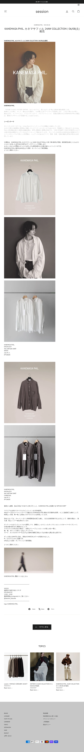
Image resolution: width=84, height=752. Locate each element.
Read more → (8, 688)
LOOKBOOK (7, 721)
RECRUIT (6, 733)
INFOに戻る (43, 627)
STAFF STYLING (8, 719)
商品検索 (45, 713)
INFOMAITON (7, 727)
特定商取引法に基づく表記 (50, 716)
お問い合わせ (7, 736)
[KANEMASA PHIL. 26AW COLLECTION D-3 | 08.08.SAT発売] (68, 666)
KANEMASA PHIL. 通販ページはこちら (16, 576)
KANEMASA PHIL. (38, 25)
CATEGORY (7, 716)
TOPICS (6, 724)
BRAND (6, 713)
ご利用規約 (46, 721)
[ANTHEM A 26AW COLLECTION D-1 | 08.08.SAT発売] (42, 666)
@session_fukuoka (10, 598)
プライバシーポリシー (49, 719)
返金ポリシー (47, 724)
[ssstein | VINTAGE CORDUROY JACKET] (16, 666)
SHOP (5, 730)
